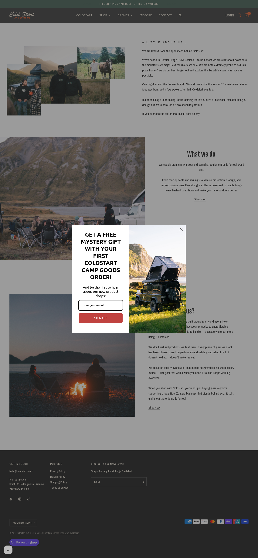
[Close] (181, 229)
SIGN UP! (100, 318)
